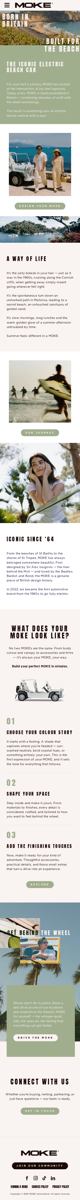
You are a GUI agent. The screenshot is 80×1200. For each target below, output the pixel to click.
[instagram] (36, 1178)
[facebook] (27, 1178)
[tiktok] (44, 1178)
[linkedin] (53, 1178)
